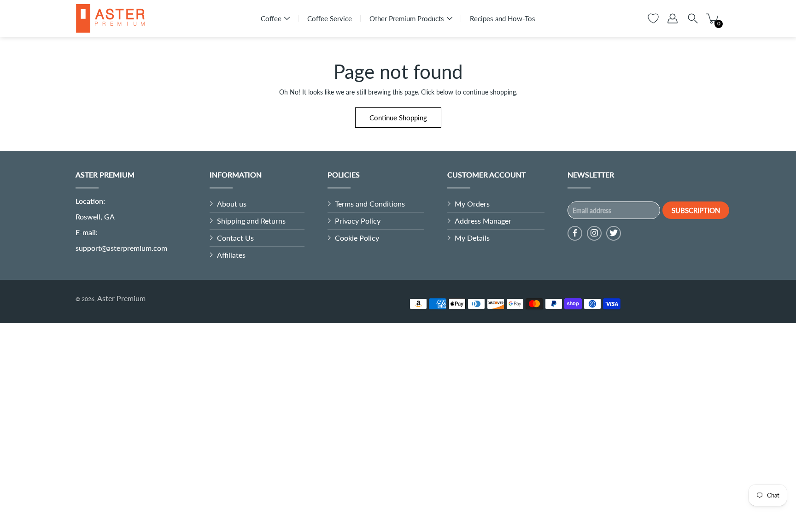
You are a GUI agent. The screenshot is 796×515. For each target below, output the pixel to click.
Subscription (696, 210)
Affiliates (231, 254)
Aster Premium (121, 298)
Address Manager (483, 220)
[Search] (692, 18)
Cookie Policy (357, 237)
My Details (472, 237)
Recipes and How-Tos (502, 18)
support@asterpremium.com (121, 247)
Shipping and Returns (251, 220)
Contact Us (235, 237)
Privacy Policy (357, 220)
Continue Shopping (398, 117)
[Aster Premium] (110, 18)
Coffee (271, 18)
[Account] (672, 18)
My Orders (472, 203)
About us (231, 203)
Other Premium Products (406, 18)
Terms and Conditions (370, 203)
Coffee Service (329, 18)
